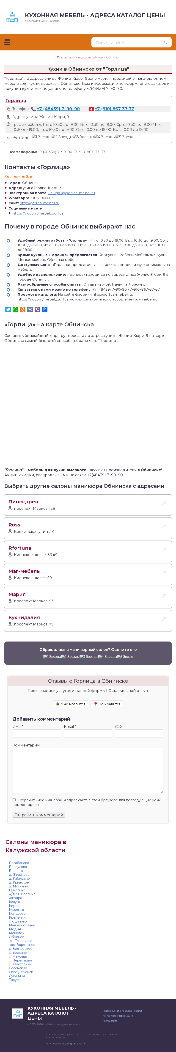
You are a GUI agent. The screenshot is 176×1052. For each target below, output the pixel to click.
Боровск (16, 871)
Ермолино (17, 890)
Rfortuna (19, 548)
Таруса (14, 980)
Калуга (14, 902)
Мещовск (17, 933)
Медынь (15, 929)
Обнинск (16, 937)
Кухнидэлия (24, 617)
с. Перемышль (20, 960)
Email (70, 726)
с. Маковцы (18, 956)
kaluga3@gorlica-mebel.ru (71, 193)
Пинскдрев (23, 501)
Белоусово (18, 867)
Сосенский (18, 968)
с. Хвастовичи (20, 964)
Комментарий (26, 745)
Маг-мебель (24, 571)
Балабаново (19, 863)
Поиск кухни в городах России (122, 1010)
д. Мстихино (19, 886)
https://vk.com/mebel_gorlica (38, 213)
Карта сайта (110, 1020)
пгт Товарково (20, 941)
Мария (17, 594)
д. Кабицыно (19, 878)
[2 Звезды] (62, 137)
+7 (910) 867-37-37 (114, 108)
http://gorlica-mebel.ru (39, 203)
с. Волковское (20, 949)
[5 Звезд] (125, 137)
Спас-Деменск (21, 972)
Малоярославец (22, 925)
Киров (14, 906)
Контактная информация (118, 1015)
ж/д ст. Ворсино (22, 894)
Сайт (119, 726)
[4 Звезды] (105, 137)
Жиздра (15, 898)
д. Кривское (19, 882)
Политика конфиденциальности (64, 1043)
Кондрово (17, 914)
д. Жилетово (19, 875)
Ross (14, 525)
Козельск (16, 910)
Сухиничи (17, 976)
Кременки (17, 917)
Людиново (18, 921)
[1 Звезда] (42, 137)
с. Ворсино (18, 952)
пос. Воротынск (22, 945)
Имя (18, 726)
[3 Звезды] (83, 137)
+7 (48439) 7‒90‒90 (58, 108)
